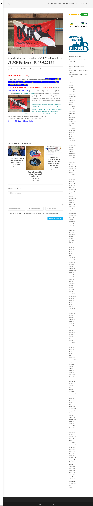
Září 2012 (71, 366)
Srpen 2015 (72, 294)
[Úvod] (48, 3)
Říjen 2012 (71, 364)
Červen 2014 (72, 321)
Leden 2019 (72, 211)
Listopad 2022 (72, 121)
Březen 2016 (72, 279)
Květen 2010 (72, 423)
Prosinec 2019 (72, 189)
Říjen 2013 (71, 338)
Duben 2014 (72, 326)
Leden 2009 (72, 455)
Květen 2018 (72, 226)
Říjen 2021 (71, 147)
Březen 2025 (72, 94)
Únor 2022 (71, 138)
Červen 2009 (72, 447)
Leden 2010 (72, 432)
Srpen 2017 (72, 245)
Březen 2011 (72, 402)
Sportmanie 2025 (73, 64)
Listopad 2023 (72, 102)
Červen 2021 (72, 155)
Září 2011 (71, 389)
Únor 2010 (71, 430)
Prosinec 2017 (72, 236)
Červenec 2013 (72, 345)
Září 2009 (71, 440)
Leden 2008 (72, 479)
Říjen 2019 (71, 194)
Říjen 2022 (71, 124)
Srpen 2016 (72, 268)
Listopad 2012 (72, 362)
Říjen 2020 (71, 170)
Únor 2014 (71, 330)
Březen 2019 (72, 206)
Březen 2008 (72, 475)
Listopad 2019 (72, 192)
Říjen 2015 (71, 290)
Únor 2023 (71, 115)
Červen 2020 (72, 179)
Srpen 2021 (72, 151)
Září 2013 (71, 341)
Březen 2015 (72, 304)
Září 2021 (71, 149)
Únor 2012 (71, 379)
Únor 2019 (71, 209)
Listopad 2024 (72, 96)
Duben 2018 (72, 228)
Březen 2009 (72, 451)
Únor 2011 (71, 404)
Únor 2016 (71, 281)
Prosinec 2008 (72, 457)
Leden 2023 (72, 117)
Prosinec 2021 (72, 143)
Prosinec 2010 (72, 409)
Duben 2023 (72, 111)
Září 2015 (71, 292)
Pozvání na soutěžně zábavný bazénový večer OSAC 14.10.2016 (35, 175)
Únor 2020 (71, 187)
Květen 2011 (72, 398)
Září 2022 (71, 126)
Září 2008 (71, 464)
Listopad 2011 (72, 385)
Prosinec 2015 (72, 285)
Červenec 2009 (72, 445)
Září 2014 (71, 317)
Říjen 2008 (71, 462)
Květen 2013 (72, 349)
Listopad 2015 (72, 287)
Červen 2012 (72, 370)
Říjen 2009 (71, 438)
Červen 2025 (72, 90)
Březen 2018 (72, 230)
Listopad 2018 (72, 215)
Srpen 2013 (72, 343)
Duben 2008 (72, 472)
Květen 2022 (72, 132)
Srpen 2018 (72, 221)
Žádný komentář (35, 69)
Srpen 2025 (72, 87)
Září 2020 (71, 172)
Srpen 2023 (72, 107)
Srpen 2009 (72, 443)
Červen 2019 (72, 200)
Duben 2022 (72, 134)
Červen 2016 (72, 272)
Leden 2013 (72, 358)
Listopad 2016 (72, 262)
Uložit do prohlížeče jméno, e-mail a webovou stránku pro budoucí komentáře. (34, 213)
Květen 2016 (72, 275)
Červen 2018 (72, 224)
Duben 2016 (72, 277)
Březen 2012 (72, 377)
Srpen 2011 (72, 392)
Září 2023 (71, 104)
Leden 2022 (72, 141)
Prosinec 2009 (72, 434)
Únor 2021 (71, 164)
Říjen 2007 (71, 485)
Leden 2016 (72, 283)
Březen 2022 (72, 136)
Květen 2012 (72, 372)
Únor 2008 (71, 477)
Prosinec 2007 (72, 481)
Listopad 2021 (72, 145)
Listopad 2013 (72, 336)
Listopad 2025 (72, 85)
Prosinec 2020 (72, 166)
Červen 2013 (72, 347)
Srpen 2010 (72, 417)
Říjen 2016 (71, 264)
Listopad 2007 (72, 483)
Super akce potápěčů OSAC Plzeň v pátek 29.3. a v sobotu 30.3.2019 (16, 161)
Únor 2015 (71, 307)
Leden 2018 (72, 234)
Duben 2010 (72, 426)
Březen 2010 (72, 428)
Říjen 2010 (71, 413)
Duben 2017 (72, 251)
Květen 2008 (72, 470)
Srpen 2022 (72, 128)
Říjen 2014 (71, 315)
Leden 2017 (72, 258)
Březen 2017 (72, 253)
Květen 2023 (72, 109)
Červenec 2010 (72, 419)
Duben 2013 (72, 351)
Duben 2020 (72, 183)
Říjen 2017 (71, 241)
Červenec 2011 (72, 394)
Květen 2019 (72, 202)
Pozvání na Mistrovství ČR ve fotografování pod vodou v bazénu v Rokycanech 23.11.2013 (54, 162)
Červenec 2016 (72, 270)
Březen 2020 (72, 185)
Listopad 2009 (72, 436)
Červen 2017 (72, 247)
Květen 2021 (72, 158)
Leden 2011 (72, 406)
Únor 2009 (71, 453)
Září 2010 (71, 415)
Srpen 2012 (72, 368)
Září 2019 (71, 196)
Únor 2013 (71, 355)
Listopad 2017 (72, 238)
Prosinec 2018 (72, 213)
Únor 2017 (71, 255)
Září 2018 (71, 219)
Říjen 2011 (71, 387)
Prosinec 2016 (72, 260)
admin (12, 69)
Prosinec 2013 (72, 334)
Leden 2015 (72, 309)
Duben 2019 (72, 204)
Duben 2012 (72, 375)
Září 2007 (71, 487)
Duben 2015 (72, 302)
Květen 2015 (72, 300)
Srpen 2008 (72, 466)
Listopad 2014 (72, 313)
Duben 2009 (72, 449)
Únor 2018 (71, 232)
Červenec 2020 (72, 177)
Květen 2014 (72, 324)
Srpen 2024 (72, 100)
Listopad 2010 (72, 411)
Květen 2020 (72, 181)
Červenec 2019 (72, 198)
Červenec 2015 (72, 296)
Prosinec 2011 (72, 383)
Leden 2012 (72, 381)
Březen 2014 (72, 328)
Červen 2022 (72, 130)
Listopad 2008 (72, 460)
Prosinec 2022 (72, 119)
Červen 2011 (72, 396)
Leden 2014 (72, 332)
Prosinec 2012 (72, 360)
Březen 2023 (72, 113)
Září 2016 (71, 266)
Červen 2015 (72, 298)
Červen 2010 (72, 421)
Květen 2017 (72, 249)
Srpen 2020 (72, 175)
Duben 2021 (72, 160)
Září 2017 (71, 243)
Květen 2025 (72, 92)
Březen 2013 (72, 353)
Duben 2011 (72, 400)
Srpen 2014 (72, 319)
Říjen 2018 (71, 217)
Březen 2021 (72, 162)
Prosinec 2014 (72, 311)
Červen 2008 (72, 468)
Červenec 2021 (72, 153)
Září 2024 (71, 98)
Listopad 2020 (72, 168)
